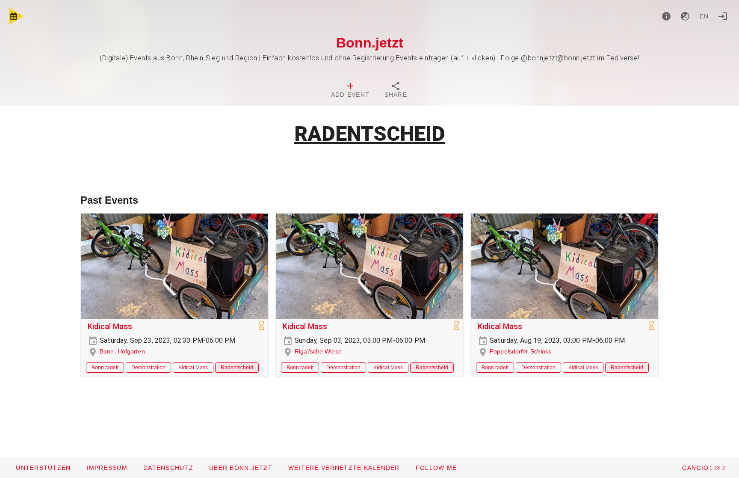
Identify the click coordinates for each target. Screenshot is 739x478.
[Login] (722, 16)
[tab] (350, 90)
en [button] (704, 16)
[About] (666, 16)
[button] (344, 467)
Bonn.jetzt (369, 42)
